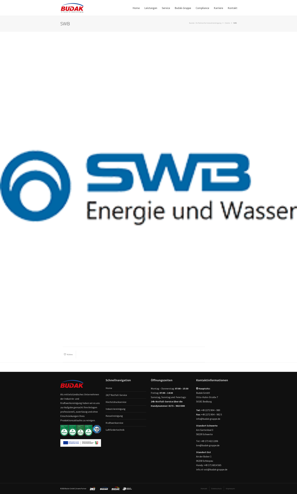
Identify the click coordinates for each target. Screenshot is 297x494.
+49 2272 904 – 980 (210, 410)
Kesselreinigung (114, 415)
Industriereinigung (115, 408)
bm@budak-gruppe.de (208, 445)
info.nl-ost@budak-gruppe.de (211, 469)
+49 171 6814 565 (212, 465)
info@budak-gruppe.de (208, 418)
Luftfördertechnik (115, 429)
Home (109, 388)
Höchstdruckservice (116, 401)
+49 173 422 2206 (209, 441)
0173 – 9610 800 (176, 405)
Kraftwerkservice (114, 422)
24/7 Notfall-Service (116, 395)
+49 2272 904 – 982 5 (211, 414)
